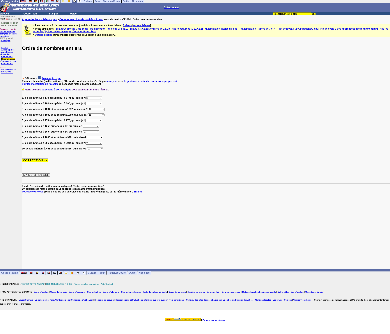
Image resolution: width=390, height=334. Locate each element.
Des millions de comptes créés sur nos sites (8, 32)
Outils (132, 272)
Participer (52, 13)
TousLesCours (117, 272)
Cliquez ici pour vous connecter (9, 24)
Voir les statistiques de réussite (40, 84)
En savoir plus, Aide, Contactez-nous (52, 300)
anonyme (111, 81)
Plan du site (6, 57)
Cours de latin (213, 292)
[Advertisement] (206, 228)
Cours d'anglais (41, 292)
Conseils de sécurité (104, 300)
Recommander (8, 59)
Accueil (4, 13)
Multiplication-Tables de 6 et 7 (222, 28)
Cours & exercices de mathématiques (81, 19)
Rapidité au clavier (196, 292)
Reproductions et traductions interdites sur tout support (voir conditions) (149, 300)
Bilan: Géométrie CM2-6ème (72, 28)
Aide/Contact (7, 52)
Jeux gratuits (6, 71)
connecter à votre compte (56, 89)
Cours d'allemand (111, 292)
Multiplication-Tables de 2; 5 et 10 (109, 28)
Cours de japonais (177, 292)
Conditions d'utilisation (82, 300)
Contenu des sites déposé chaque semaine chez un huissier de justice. (219, 300)
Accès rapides (7, 50)
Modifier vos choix (301, 300)
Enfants (127, 25)
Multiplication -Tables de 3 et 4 (258, 28)
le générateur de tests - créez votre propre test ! (151, 81)
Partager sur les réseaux (213, 320)
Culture (92, 272)
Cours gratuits (9, 272)
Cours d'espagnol (77, 292)
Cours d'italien (94, 292)
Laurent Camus (26, 300)
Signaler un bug (8, 61)
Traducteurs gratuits (8, 69)
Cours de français (58, 292)
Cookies (288, 300)
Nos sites (144, 272)
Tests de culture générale (155, 292)
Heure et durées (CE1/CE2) (187, 28)
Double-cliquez (43, 35)
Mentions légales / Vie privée (268, 300)
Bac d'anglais (297, 292)
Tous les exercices (32, 191)
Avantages (5, 41)
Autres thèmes (141, 25)
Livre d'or (5, 54)
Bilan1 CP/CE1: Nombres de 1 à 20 (150, 28)
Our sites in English (314, 292)
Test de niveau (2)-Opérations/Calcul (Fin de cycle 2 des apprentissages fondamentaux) (327, 28)
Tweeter (46, 78)
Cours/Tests (30, 13)
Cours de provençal (231, 292)
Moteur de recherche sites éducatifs (259, 292)
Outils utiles (283, 292)
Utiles (73, 13)
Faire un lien (7, 63)
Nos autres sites (7, 73)
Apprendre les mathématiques (39, 19)
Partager (56, 78)
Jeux (102, 272)
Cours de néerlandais (131, 292)
